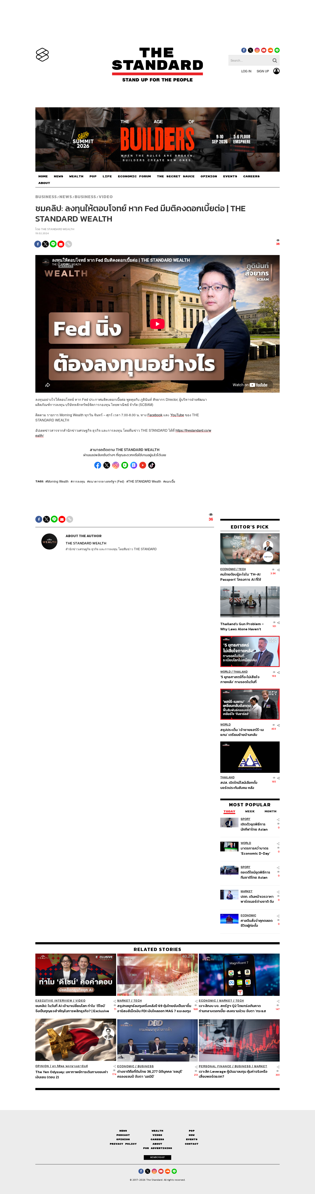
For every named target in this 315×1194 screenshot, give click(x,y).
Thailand (240, 671)
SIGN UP (263, 71)
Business (46, 196)
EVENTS (230, 176)
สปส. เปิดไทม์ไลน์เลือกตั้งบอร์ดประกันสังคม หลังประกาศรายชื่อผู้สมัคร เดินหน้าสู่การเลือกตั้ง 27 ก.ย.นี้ (240, 785)
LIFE (107, 176)
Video (106, 196)
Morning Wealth (58, 481)
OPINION (209, 176)
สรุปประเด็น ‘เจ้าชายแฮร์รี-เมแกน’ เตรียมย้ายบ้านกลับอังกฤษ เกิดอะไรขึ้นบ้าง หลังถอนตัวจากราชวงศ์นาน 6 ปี (242, 732)
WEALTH (76, 176)
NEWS (58, 176)
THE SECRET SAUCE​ (176, 176)
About (157, 1144)
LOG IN (246, 71)
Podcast (123, 1135)
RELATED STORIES (158, 949)
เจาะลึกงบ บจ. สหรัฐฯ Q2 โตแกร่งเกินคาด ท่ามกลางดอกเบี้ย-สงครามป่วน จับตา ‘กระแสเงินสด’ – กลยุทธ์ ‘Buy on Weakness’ (232, 1008)
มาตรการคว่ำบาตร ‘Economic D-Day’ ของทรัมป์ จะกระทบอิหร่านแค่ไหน (255, 851)
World (225, 671)
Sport (245, 819)
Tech (242, 569)
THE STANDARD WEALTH (57, 229)
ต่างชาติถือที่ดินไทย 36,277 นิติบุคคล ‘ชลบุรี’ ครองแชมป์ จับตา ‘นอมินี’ (150, 1074)
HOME (43, 176)
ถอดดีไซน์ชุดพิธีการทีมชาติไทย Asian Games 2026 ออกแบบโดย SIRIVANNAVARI (255, 875)
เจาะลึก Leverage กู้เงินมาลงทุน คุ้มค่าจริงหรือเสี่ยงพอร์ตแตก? (233, 1074)
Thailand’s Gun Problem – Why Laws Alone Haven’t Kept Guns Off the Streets (242, 626)
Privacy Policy (123, 1144)
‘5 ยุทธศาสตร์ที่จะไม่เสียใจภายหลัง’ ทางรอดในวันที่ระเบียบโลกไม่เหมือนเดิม (240, 679)
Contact (191, 1144)
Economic (228, 569)
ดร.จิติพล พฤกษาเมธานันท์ (70, 1066)
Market (246, 891)
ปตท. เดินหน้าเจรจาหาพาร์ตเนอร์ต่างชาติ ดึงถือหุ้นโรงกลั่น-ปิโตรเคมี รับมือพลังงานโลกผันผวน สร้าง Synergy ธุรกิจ (257, 899)
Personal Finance (215, 1066)
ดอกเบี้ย (170, 481)
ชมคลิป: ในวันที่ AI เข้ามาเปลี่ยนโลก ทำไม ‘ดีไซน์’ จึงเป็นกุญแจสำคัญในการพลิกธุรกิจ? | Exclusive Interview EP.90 (72, 1008)
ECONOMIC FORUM (134, 176)
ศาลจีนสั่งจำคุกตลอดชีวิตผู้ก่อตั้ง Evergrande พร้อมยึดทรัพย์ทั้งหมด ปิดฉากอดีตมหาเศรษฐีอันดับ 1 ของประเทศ (257, 923)
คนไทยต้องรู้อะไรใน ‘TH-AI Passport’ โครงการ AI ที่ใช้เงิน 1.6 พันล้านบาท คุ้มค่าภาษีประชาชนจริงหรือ (241, 577)
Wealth (157, 1131)
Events (192, 1139)
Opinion (42, 1066)
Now (192, 1135)
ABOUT (44, 183)
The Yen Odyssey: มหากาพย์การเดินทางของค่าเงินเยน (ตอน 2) (71, 1074)
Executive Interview (53, 1000)
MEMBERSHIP (157, 1157)
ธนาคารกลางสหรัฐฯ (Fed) (106, 481)
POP (92, 176)
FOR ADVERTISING (157, 1148)
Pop (192, 1131)
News (65, 196)
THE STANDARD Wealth (144, 481)
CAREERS (251, 176)
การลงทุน (78, 481)
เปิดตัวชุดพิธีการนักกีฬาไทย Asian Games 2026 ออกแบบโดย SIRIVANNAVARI (254, 827)
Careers (157, 1139)
